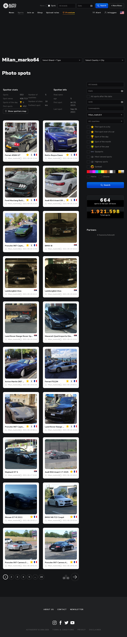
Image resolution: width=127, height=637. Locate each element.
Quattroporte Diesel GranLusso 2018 (72, 336)
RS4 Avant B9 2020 (59, 200)
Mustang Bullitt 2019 (20, 200)
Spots (53, 6)
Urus (19, 291)
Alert (98, 12)
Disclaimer (95, 630)
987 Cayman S (20, 426)
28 (41, 577)
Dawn (60, 155)
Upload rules (52, 12)
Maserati (49, 336)
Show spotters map (17, 111)
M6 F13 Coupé (57, 517)
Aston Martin (11, 381)
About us (49, 609)
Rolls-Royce (51, 155)
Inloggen (112, 12)
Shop (40, 12)
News (42, 6)
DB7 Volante (24, 381)
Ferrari (8, 155)
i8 (51, 245)
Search (103, 5)
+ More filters (116, 5)
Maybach (9, 472)
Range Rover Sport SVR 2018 (30, 336)
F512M (55, 381)
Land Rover (10, 336)
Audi (47, 200)
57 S (16, 472)
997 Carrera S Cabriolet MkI (26, 562)
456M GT (16, 155)
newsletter (76, 609)
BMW (47, 245)
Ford (7, 200)
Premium (70, 12)
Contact (62, 609)
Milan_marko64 (14, 158)
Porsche (9, 245)
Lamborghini (11, 291)
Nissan (8, 517)
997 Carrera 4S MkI (62, 562)
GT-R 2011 (17, 517)
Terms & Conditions (63, 630)
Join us (30, 12)
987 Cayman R (20, 245)
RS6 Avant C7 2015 (59, 472)
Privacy (82, 630)
